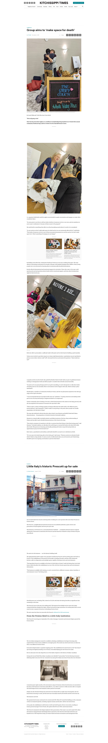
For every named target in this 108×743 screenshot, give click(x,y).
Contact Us (46, 726)
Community (29, 27)
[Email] (77, 35)
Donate (46, 727)
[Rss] (34, 3)
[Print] (80, 35)
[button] (82, 6)
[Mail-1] (25, 3)
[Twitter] (32, 3)
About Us (46, 725)
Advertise (46, 728)
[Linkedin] (75, 35)
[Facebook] (29, 3)
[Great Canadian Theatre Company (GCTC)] (54, 244)
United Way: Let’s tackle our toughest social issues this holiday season (70, 252)
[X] (70, 35)
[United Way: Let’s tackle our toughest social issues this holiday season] (72, 244)
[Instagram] (27, 3)
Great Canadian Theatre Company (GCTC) (51, 251)
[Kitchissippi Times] (54, 3)
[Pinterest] (72, 35)
